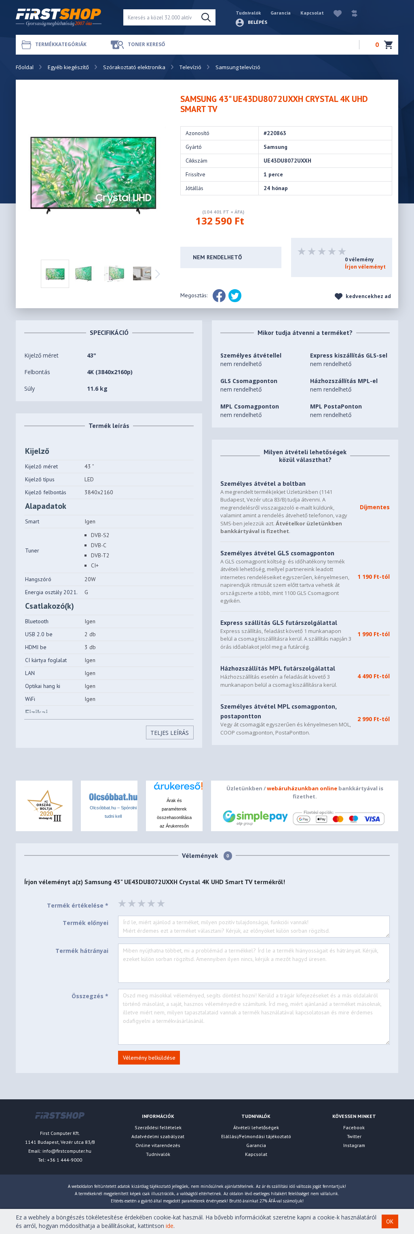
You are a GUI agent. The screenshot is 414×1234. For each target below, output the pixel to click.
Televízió (190, 67)
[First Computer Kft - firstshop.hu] (63, 17)
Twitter (354, 1136)
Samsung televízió (237, 67)
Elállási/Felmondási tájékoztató (256, 1136)
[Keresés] (205, 17)
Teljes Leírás (169, 733)
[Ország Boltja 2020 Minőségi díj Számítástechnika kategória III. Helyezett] (44, 805)
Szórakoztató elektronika (134, 67)
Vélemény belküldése (149, 1057)
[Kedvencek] (333, 12)
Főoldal (25, 67)
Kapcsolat (312, 13)
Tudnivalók (248, 13)
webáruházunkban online (302, 788)
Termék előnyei (85, 923)
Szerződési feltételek (158, 1127)
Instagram (354, 1145)
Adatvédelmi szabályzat (157, 1136)
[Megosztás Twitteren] (234, 295)
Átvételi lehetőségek (256, 1127)
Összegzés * (90, 996)
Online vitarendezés (157, 1145)
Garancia (280, 13)
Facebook (354, 1127)
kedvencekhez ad (367, 296)
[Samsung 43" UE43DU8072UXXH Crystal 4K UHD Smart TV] (97, 170)
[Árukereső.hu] (174, 789)
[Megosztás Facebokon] (219, 295)
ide (169, 1226)
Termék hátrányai (81, 951)
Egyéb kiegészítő (68, 67)
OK (389, 1221)
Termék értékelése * (77, 905)
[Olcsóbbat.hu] (113, 796)
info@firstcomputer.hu (66, 1151)
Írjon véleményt (365, 266)
